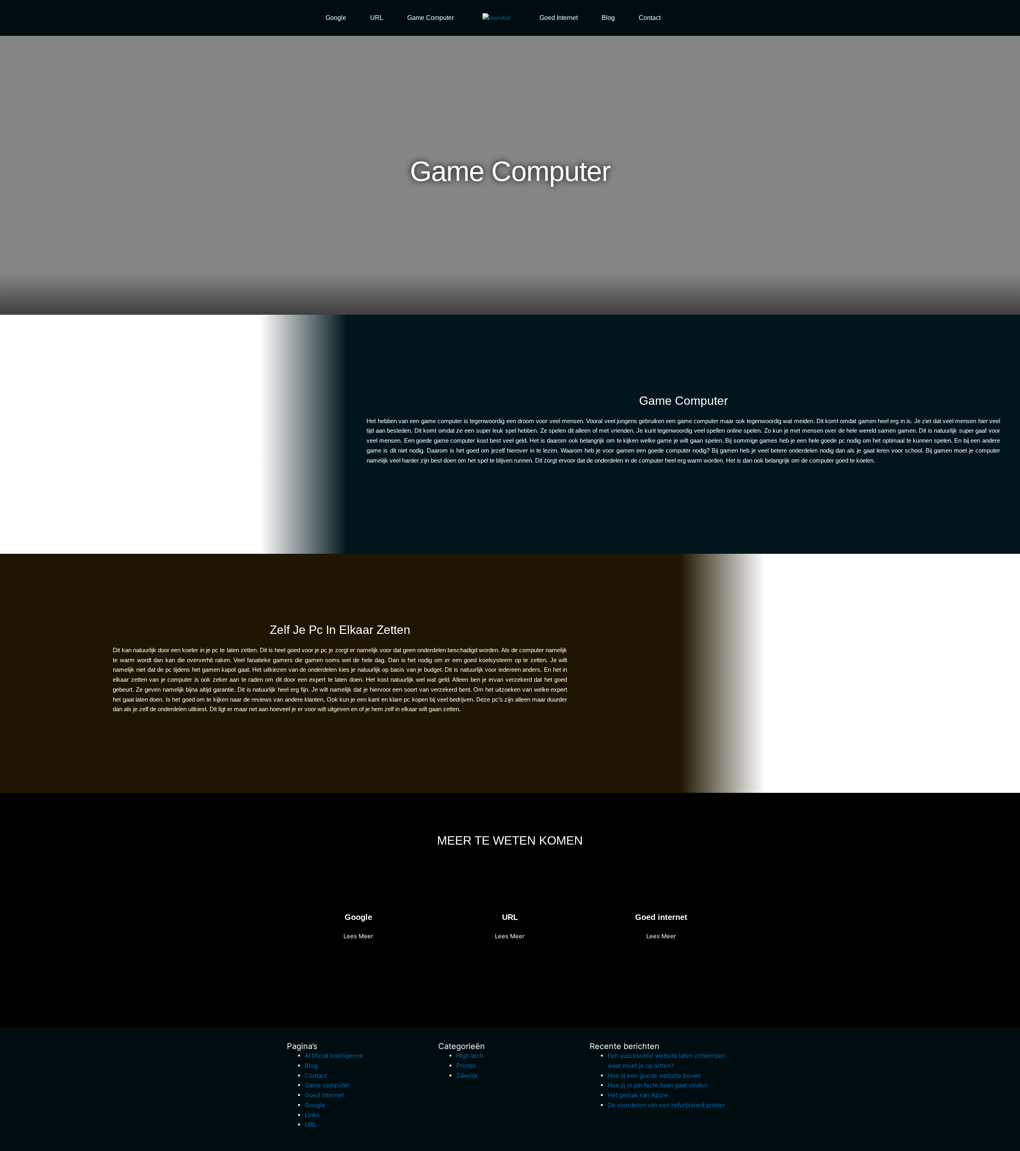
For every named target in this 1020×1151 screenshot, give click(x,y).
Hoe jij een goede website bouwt (654, 1075)
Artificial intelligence (334, 1055)
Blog (608, 17)
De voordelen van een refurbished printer (666, 1105)
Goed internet (558, 17)
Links (312, 1115)
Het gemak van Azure (638, 1095)
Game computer (430, 17)
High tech (469, 1055)
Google (336, 17)
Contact (650, 17)
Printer (466, 1065)
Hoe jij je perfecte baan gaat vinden (658, 1085)
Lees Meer (358, 936)
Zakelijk (467, 1075)
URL (376, 17)
